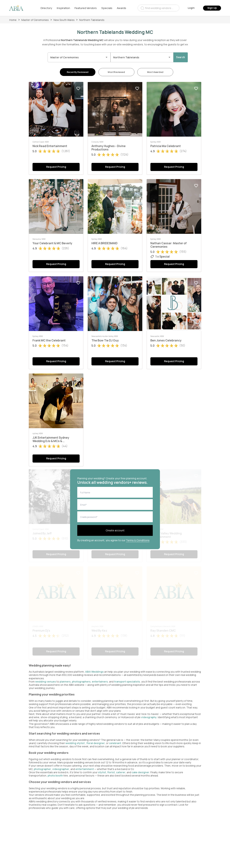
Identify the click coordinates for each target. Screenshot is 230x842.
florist (111, 772)
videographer (60, 769)
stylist (102, 772)
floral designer (95, 743)
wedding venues (45, 681)
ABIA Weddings (94, 671)
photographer (42, 769)
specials (106, 8)
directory (46, 8)
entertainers (100, 681)
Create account (115, 530)
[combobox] (158, 8)
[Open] (106, 57)
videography (149, 717)
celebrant (115, 743)
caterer (120, 772)
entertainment (84, 769)
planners (65, 681)
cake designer (140, 772)
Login (191, 8)
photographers (81, 681)
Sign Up (212, 8)
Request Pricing (56, 166)
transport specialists (127, 681)
